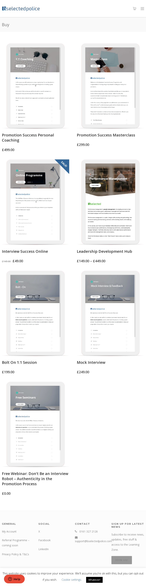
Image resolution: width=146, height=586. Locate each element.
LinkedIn (43, 549)
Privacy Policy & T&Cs (15, 554)
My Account (9, 531)
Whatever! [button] (94, 579)
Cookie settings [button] (71, 579)
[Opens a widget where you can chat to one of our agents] (14, 579)
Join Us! (121, 560)
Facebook (44, 540)
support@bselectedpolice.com (93, 541)
